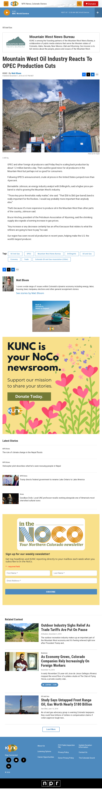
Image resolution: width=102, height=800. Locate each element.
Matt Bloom (16, 73)
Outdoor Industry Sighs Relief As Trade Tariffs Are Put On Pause (65, 627)
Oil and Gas (87, 254)
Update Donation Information (85, 746)
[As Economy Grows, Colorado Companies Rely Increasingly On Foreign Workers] (22, 661)
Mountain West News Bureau (52, 37)
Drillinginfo (71, 254)
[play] (7, 12)
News (22, 494)
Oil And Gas (7, 27)
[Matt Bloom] (8, 283)
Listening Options (44, 751)
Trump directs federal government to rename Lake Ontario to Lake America (52, 479)
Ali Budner (44, 634)
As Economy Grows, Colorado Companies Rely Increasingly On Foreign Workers (65, 661)
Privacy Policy (63, 752)
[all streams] (98, 12)
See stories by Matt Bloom (30, 293)
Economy (14, 259)
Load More (51, 729)
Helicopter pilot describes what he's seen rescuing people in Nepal (31, 466)
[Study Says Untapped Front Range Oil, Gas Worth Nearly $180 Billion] (22, 704)
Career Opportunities (46, 757)
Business (44, 653)
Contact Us (83, 752)
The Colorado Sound (87, 758)
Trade (26, 259)
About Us (41, 746)
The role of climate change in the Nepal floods (22, 452)
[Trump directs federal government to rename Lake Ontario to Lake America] (10, 480)
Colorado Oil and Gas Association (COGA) (51, 259)
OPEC (29, 254)
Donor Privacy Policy (66, 758)
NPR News (6, 449)
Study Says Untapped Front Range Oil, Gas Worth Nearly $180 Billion (66, 702)
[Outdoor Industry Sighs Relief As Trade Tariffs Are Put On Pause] (22, 632)
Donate (92, 3)
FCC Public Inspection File (66, 746)
